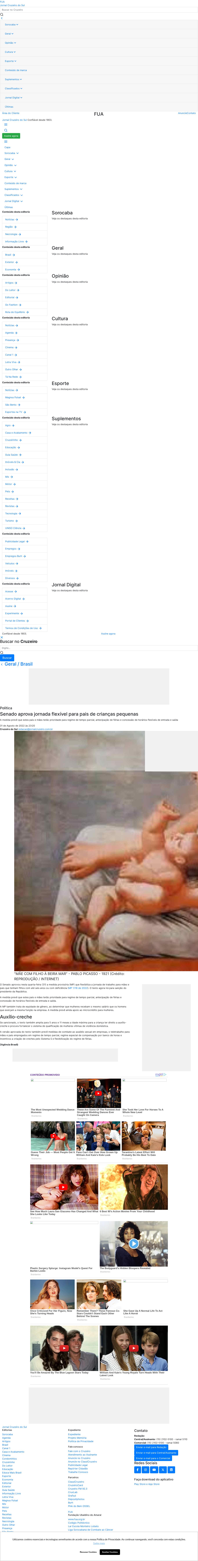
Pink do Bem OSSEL (79, 1506)
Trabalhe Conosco (78, 1472)
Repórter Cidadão (78, 1468)
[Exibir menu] (5, 124)
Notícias (10, 219)
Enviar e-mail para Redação (151, 1447)
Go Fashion (11, 304)
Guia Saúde (11, 454)
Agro (8, 425)
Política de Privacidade (80, 1441)
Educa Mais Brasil (11, 1472)
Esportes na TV (14, 412)
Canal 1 (9, 354)
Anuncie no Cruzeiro (79, 1458)
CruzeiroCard (75, 1485)
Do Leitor (10, 290)
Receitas (10, 498)
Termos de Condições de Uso (22, 628)
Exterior (10, 262)
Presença (10, 340)
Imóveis (9, 570)
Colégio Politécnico (79, 1522)
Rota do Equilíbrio (15, 312)
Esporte (9, 61)
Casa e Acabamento (16, 432)
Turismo (10, 520)
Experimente (12, 613)
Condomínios (9, 1458)
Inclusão (10, 469)
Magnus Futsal (13, 397)
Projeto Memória (77, 1437)
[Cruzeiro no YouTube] (154, 1469)
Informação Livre (14, 241)
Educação (11, 447)
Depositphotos (76, 1499)
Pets (8, 491)
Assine (9, 606)
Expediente (74, 1434)
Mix (7, 476)
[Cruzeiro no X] (163, 1469)
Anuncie (182, 113)
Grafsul (72, 1495)
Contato (191, 113)
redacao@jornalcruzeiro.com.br (35, 729)
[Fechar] (1, 18)
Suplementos (12, 79)
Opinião (9, 42)
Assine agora (11, 135)
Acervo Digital (13, 598)
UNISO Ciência (13, 528)
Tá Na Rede (12, 376)
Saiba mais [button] (99, 1543)
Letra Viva (11, 362)
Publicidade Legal (15, 541)
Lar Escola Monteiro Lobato (83, 1526)
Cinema (9, 347)
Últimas (9, 106)
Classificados (12, 88)
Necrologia (11, 234)
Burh (70, 1502)
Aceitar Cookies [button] (110, 1552)
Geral (8, 33)
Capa (7, 147)
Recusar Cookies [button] (88, 1552)
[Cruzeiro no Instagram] (145, 1469)
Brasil (8, 254)
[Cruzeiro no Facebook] (137, 1469)
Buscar (7, 658)
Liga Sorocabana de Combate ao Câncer (90, 1529)
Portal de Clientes (15, 620)
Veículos (10, 563)
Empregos (11, 548)
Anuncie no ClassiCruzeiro (82, 1461)
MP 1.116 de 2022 (78, 988)
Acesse (9, 591)
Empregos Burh (14, 556)
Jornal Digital (12, 97)
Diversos (10, 578)
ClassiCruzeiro (76, 1481)
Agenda (9, 332)
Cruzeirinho (12, 439)
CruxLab (72, 1492)
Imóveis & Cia (13, 462)
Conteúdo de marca (16, 70)
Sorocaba (10, 24)
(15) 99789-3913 (155, 1435)
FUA (2, 1)
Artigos (9, 282)
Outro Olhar (12, 369)
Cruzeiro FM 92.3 (77, 1488)
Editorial (10, 297)
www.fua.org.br (76, 1519)
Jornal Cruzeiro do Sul (12, 5)
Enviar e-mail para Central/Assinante (156, 1452)
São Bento (11, 404)
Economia (11, 269)
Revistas (10, 506)
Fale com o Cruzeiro (79, 1451)
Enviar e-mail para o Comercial (153, 1458)
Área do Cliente (10, 113)
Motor (9, 484)
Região (9, 226)
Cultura (9, 51)
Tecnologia (11, 513)
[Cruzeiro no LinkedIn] (171, 1469)
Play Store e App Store (146, 1484)
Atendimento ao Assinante (82, 1454)
